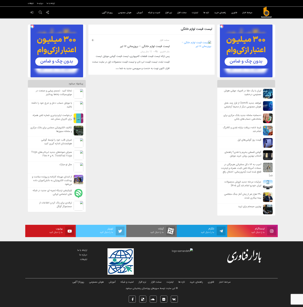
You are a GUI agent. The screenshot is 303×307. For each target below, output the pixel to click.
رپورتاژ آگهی (78, 282)
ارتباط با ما (82, 250)
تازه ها (181, 282)
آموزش (112, 282)
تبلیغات (83, 259)
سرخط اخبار (225, 282)
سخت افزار (164, 40)
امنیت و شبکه (127, 282)
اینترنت (169, 282)
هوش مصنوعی (96, 282)
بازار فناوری (165, 51)
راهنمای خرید (196, 282)
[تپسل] (221, 26)
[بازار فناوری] (266, 12)
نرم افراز (142, 282)
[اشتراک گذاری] (47, 13)
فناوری (211, 282)
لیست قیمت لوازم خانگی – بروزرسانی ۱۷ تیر (145, 46)
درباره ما (83, 255)
